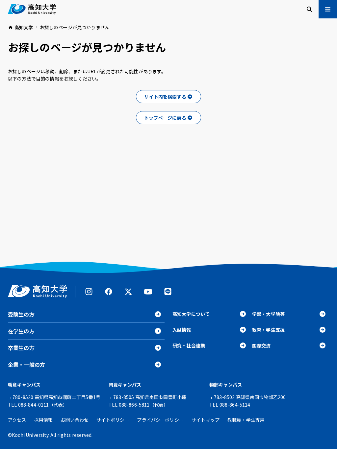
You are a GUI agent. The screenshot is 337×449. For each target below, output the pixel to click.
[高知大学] (32, 9)
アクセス (17, 419)
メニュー (328, 9)
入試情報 (181, 329)
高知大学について (191, 314)
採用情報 (43, 419)
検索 (309, 9)
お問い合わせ (75, 419)
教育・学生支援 (268, 329)
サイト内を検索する (165, 96)
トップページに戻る (165, 117)
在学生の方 (21, 331)
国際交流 (261, 345)
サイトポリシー (112, 419)
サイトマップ (206, 419)
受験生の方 (21, 314)
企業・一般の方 (26, 364)
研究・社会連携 (188, 345)
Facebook (109, 291)
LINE (168, 291)
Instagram (89, 291)
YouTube (148, 291)
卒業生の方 (21, 348)
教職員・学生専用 (246, 419)
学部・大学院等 (268, 314)
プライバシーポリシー (160, 419)
